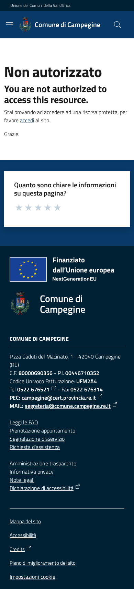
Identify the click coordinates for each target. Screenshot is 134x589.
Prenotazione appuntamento (42, 430)
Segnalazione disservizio (37, 439)
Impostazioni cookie (32, 577)
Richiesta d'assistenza (35, 447)
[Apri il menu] (9, 25)
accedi (27, 120)
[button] (117, 24)
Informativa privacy (32, 471)
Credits (17, 549)
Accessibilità (23, 535)
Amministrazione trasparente (43, 463)
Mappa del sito (25, 521)
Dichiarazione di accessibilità (42, 488)
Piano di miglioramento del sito (43, 563)
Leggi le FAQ (24, 422)
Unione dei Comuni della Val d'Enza (40, 5)
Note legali (22, 480)
